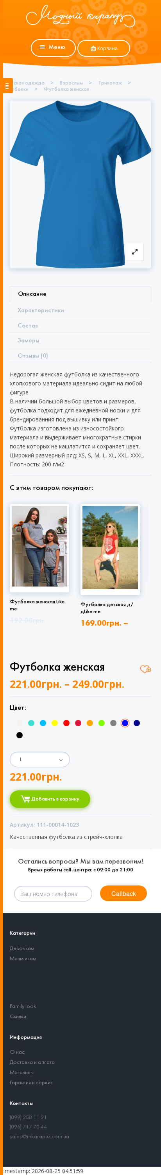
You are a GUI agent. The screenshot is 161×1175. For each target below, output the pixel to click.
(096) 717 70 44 (28, 1127)
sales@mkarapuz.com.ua (39, 1136)
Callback (123, 893)
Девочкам (22, 948)
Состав (28, 326)
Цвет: (18, 708)
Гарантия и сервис (31, 1082)
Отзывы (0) (33, 356)
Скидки (18, 1016)
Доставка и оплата (32, 1062)
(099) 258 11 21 (28, 1117)
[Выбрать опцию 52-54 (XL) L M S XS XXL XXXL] (40, 759)
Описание (32, 294)
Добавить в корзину (54, 799)
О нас (17, 1052)
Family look (23, 1006)
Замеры (28, 341)
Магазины (22, 1072)
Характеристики (41, 310)
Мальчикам (23, 958)
